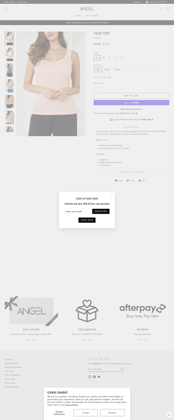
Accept (86, 412)
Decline (112, 412)
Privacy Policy (71, 404)
